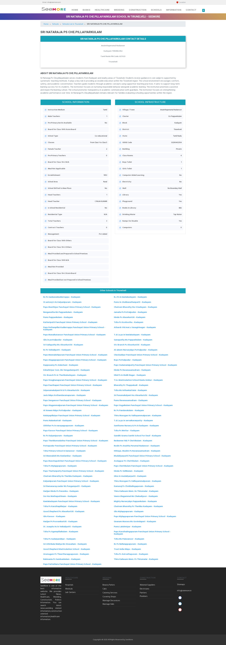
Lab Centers (70, 592)
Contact (191, 10)
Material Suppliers (147, 585)
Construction (137, 10)
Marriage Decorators (111, 600)
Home (75, 10)
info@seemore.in (184, 590)
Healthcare (102, 10)
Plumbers (144, 596)
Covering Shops (109, 596)
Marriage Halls (108, 604)
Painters (143, 592)
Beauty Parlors (109, 585)
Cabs (105, 589)
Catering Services (110, 592)
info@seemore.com (54, 2)
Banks (86, 10)
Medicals (69, 589)
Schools (156, 10)
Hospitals (69, 585)
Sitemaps (181, 584)
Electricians (144, 589)
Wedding (119, 10)
